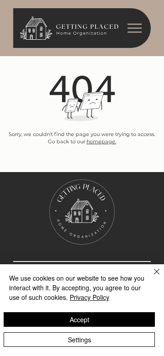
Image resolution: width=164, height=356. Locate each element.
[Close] (151, 277)
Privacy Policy (89, 297)
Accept (79, 319)
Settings (79, 339)
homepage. (101, 141)
